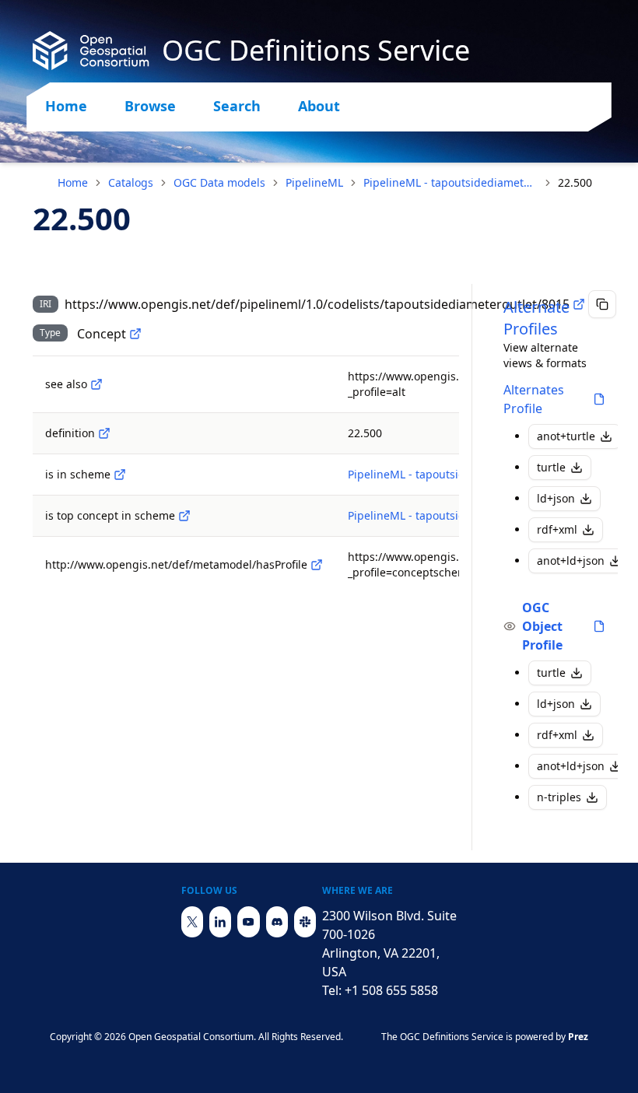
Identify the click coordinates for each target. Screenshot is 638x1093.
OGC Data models (219, 182)
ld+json (556, 498)
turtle (551, 467)
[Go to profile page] (599, 399)
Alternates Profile (533, 399)
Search (237, 105)
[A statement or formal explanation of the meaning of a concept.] (104, 433)
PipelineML (314, 182)
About (319, 105)
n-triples (559, 797)
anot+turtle (566, 436)
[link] (575, 183)
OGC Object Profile (542, 626)
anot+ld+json (571, 560)
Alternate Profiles (536, 317)
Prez (578, 1036)
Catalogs (130, 182)
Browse (150, 105)
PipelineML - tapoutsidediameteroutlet (450, 182)
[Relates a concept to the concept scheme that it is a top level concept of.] (184, 516)
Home (66, 105)
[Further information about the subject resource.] (96, 384)
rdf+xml (557, 529)
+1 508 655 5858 (391, 990)
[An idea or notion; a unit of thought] (135, 334)
